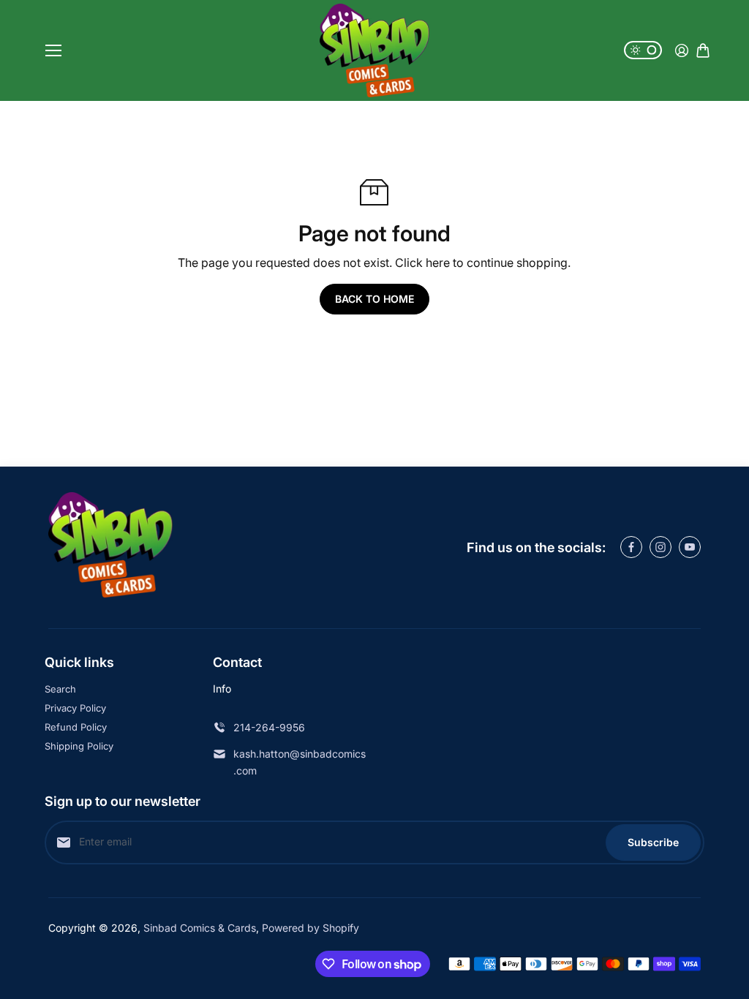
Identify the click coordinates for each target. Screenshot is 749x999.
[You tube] (690, 547)
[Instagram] (660, 547)
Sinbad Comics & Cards (199, 927)
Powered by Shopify (310, 927)
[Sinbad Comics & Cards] (374, 50)
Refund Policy (76, 727)
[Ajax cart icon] (703, 50)
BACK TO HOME (374, 299)
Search (60, 689)
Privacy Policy (75, 708)
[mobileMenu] (53, 50)
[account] (681, 50)
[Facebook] (631, 547)
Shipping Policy (79, 746)
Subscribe (653, 842)
